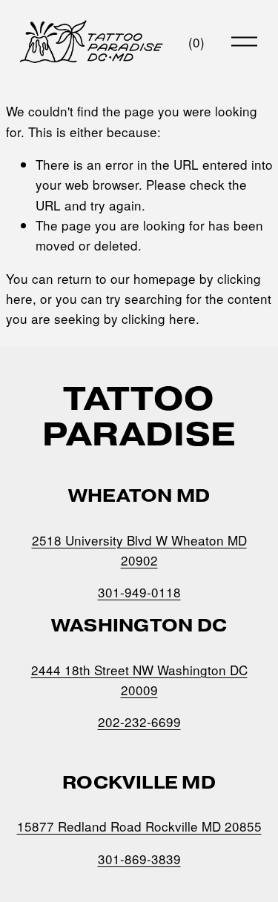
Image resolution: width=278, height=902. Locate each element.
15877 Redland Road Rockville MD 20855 (139, 826)
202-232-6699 (139, 721)
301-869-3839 (139, 858)
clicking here (159, 318)
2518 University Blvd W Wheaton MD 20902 (139, 550)
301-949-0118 (139, 592)
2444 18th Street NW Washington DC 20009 (139, 679)
